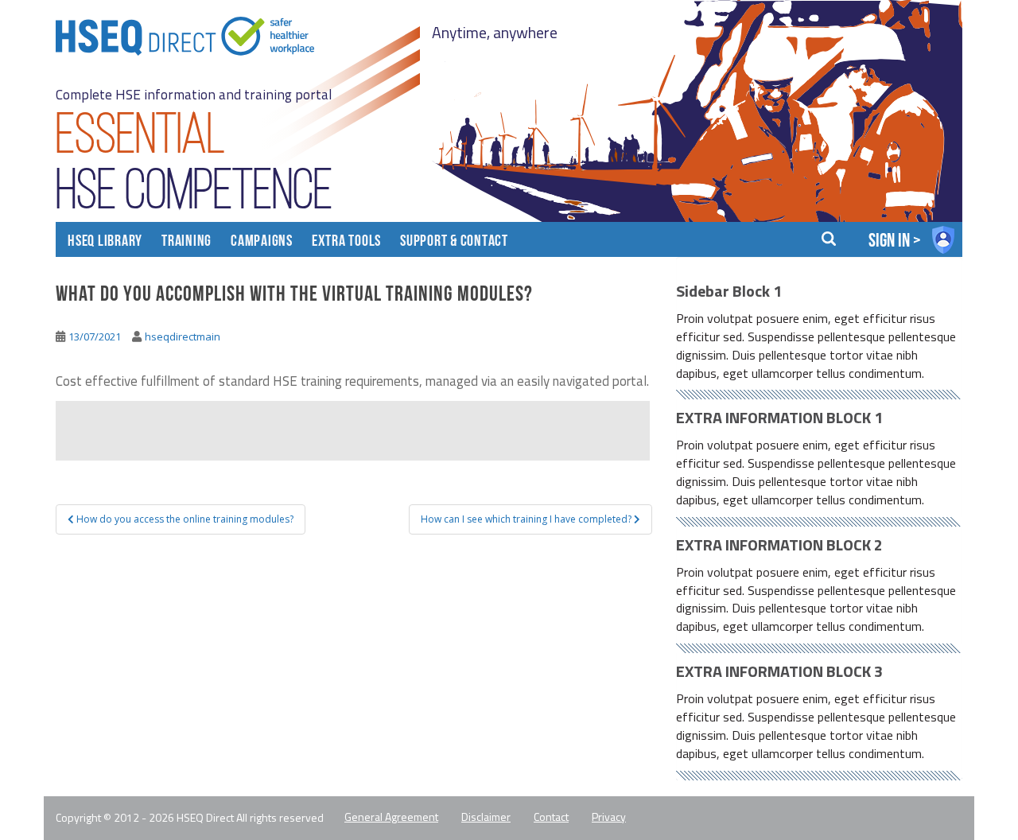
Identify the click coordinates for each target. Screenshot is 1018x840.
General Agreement (391, 817)
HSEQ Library (105, 242)
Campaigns (262, 242)
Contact (551, 817)
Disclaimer (486, 817)
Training (186, 242)
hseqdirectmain (182, 336)
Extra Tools (346, 242)
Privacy (609, 817)
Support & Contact (454, 242)
